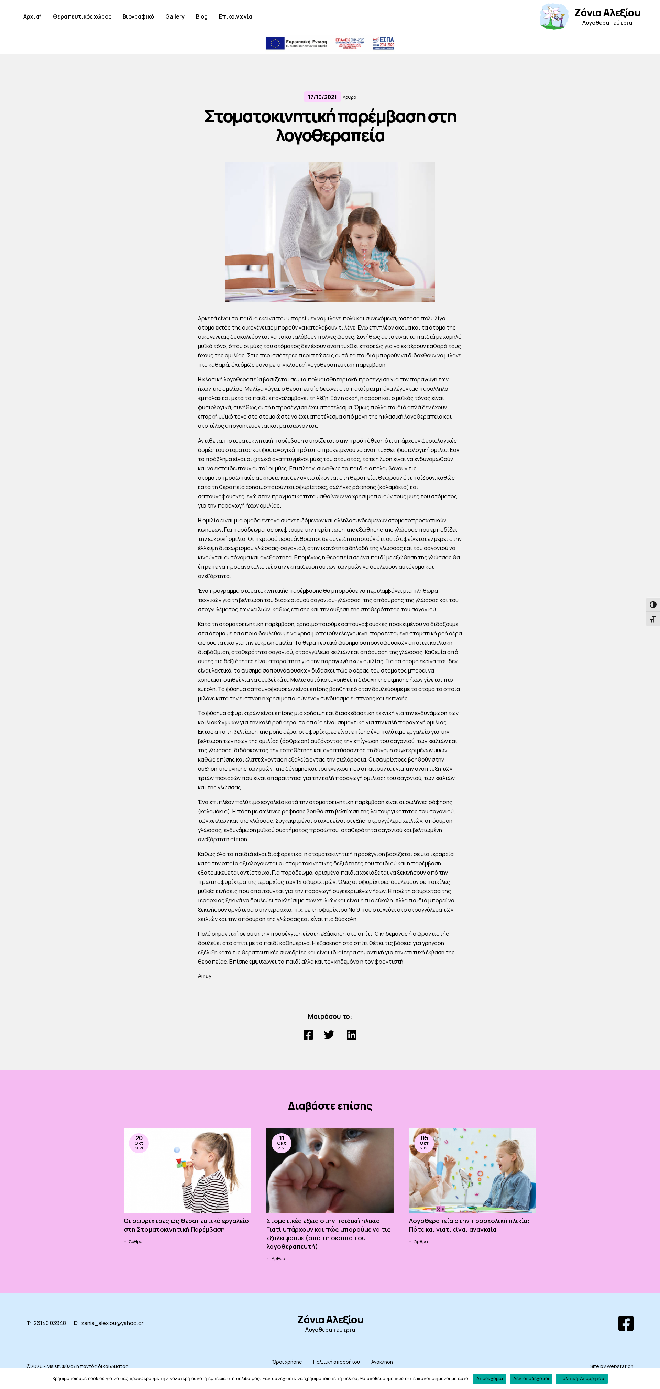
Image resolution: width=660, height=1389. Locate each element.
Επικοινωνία (235, 16)
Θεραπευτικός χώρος (82, 16)
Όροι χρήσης (287, 1361)
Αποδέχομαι (489, 1378)
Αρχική (32, 16)
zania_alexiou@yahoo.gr (112, 1323)
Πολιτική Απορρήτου (581, 1378)
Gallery (175, 16)
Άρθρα (349, 97)
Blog (202, 16)
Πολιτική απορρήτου (336, 1361)
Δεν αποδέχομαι (531, 1378)
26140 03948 (50, 1323)
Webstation (620, 1366)
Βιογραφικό (138, 16)
